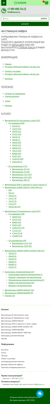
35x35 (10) (16, 134)
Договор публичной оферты (12, 364)
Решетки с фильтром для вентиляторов (25, 277)
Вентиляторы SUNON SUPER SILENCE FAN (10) (24, 250)
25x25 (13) (16, 128)
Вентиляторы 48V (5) (21, 180)
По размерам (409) (16, 123)
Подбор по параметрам (15, 93)
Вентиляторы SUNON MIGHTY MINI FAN (16, 333)
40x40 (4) (12, 256)
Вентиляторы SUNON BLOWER (12, 330)
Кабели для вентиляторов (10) (21, 282)
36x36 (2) (16, 137)
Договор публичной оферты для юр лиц (22, 74)
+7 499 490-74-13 (16, 9)
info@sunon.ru (13, 12)
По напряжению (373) (17, 166)
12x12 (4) (12, 198)
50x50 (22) (16, 145)
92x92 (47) (16, 156)
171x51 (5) (16, 230)
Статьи (7, 101)
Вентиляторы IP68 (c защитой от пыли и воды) (19, 324)
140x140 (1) (17, 161)
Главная (8, 64)
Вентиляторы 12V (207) (22, 174)
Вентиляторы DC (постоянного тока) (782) (22, 120)
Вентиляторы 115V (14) (22, 243)
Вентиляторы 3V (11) (21, 169)
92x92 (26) (16, 225)
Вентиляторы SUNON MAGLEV (12, 321)
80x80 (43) (16, 222)
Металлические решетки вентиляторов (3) (26, 280)
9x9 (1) (11, 193)
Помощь (8, 105)
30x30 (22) (16, 131)
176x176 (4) (17, 233)
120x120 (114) (18, 227)
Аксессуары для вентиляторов (12, 335)
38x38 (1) (16, 140)
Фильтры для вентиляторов (20, 285)
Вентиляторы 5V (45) (21, 172)
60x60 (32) (16, 217)
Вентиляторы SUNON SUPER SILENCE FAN (16, 327)
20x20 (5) (16, 126)
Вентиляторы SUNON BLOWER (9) (19, 293)
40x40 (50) (16, 142)
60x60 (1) (12, 261)
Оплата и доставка (13, 71)
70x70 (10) (16, 150)
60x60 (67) (16, 148)
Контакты (9, 78)
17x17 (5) (12, 204)
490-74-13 (16, 378)
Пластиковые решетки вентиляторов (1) (25, 274)
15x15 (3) (12, 201)
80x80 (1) (12, 264)
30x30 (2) (12, 253)
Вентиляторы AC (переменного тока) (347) (22, 211)
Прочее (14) (10, 295)
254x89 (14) (17, 236)
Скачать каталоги (12, 96)
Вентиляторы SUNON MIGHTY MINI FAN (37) (23, 187)
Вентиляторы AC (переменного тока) (15, 318)
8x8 (10, 190)
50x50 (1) (12, 259)
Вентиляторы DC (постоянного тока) (15, 315)
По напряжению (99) (17, 240)
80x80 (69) (16, 153)
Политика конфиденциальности (13, 367)
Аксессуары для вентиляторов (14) (19, 272)
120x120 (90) (17, 159)
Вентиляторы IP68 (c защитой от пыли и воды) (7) (26, 184)
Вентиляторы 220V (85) (22, 246)
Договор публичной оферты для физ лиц (22, 66)
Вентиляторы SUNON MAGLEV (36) (19, 290)
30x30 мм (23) (14, 206)
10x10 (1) (12, 195)
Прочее (4, 338)
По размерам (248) (16, 214)
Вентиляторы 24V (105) (22, 177)
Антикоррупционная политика (12, 361)
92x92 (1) (12, 267)
